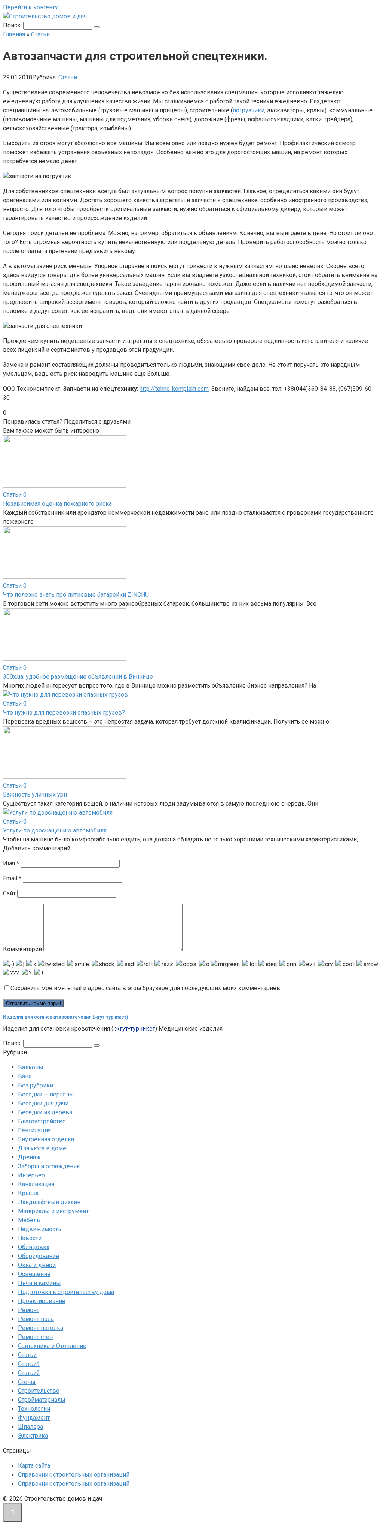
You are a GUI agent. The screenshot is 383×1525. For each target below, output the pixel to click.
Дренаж (29, 1157)
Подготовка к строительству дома (66, 1292)
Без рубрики (35, 1085)
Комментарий (22, 949)
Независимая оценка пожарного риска (57, 503)
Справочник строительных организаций (73, 1474)
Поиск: (13, 25)
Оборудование (38, 1256)
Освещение (34, 1274)
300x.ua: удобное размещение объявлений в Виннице (78, 676)
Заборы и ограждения (49, 1166)
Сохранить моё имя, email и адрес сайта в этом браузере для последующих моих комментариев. (145, 988)
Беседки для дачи (43, 1103)
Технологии (34, 1408)
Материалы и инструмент (53, 1211)
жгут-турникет (135, 1028)
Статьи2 (29, 1372)
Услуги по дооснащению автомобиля (55, 830)
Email (12, 878)
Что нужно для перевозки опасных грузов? (64, 712)
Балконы (30, 1067)
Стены (27, 1381)
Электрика (33, 1435)
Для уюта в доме (42, 1148)
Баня (24, 1076)
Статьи (67, 77)
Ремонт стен (35, 1336)
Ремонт (28, 1310)
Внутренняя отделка (46, 1139)
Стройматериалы (41, 1399)
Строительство (38, 1390)
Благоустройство (42, 1121)
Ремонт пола (36, 1318)
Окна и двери (37, 1265)
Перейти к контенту (30, 7)
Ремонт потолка (40, 1327)
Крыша (28, 1193)
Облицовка (33, 1247)
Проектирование (41, 1301)
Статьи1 (29, 1363)
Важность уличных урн (35, 794)
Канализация (36, 1184)
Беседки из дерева (45, 1112)
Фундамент (34, 1417)
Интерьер (31, 1175)
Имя (11, 863)
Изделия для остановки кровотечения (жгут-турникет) (65, 1017)
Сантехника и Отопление (52, 1345)
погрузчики (248, 110)
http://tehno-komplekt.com (174, 388)
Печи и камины (39, 1283)
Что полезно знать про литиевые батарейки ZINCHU (76, 594)
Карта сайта (34, 1465)
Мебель (29, 1220)
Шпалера (30, 1426)
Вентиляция (34, 1130)
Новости (30, 1238)
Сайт (9, 893)
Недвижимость (39, 1229)
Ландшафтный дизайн (49, 1202)
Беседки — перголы (46, 1094)
